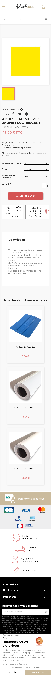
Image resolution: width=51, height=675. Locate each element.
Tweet (19, 114)
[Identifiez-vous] (43, 7)
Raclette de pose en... (25, 347)
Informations (10, 584)
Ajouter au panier (25, 196)
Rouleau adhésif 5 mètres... (26, 408)
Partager (13, 114)
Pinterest (26, 114)
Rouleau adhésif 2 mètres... (26, 469)
